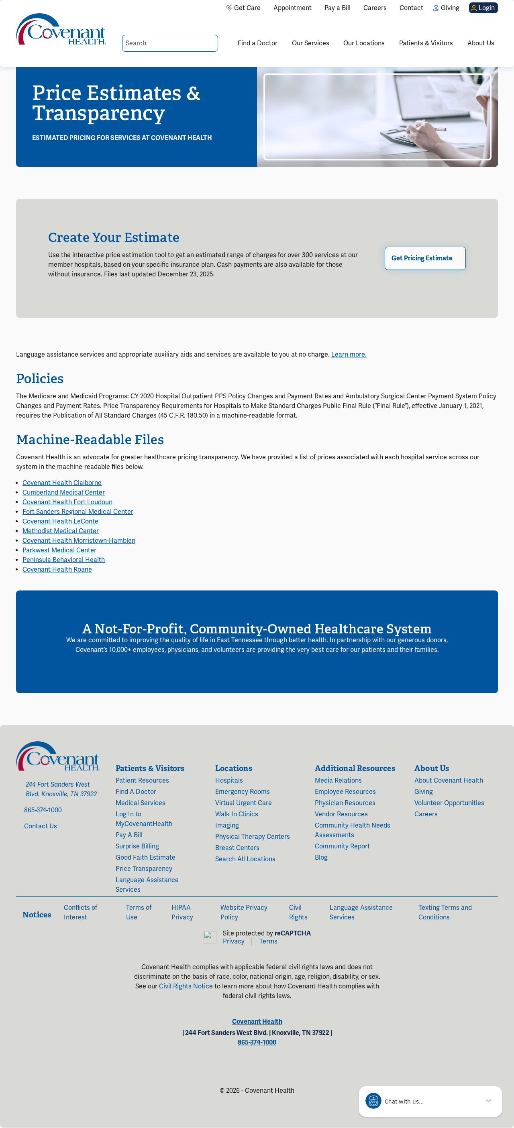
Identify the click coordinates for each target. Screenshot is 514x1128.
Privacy (234, 941)
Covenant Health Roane (57, 570)
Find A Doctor (136, 792)
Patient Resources (142, 781)
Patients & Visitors (426, 43)
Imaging (227, 826)
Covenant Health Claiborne (62, 483)
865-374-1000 (43, 810)
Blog (321, 858)
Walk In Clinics (236, 814)
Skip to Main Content (6, 6)
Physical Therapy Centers (252, 837)
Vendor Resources (341, 814)
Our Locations (364, 43)
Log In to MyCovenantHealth (144, 819)
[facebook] (18, 854)
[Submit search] (211, 43)
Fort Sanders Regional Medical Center (77, 512)
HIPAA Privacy (182, 912)
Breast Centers (237, 848)
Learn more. (349, 355)
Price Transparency (144, 869)
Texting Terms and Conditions (445, 912)
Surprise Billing (137, 846)
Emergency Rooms (242, 792)
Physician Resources (345, 803)
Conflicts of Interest (80, 912)
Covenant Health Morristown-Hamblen (78, 541)
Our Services (310, 43)
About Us (480, 43)
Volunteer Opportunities (449, 803)
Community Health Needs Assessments (352, 830)
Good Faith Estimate (145, 858)
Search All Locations (245, 859)
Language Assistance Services (147, 885)
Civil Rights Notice (186, 986)
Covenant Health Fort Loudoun (67, 502)
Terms (268, 941)
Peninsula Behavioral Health (63, 560)
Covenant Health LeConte (60, 521)
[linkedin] (47, 854)
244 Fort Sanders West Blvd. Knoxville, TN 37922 (61, 789)
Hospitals (229, 781)
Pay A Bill (129, 835)
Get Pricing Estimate (422, 258)
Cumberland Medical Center (63, 493)
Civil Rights (298, 912)
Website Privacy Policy (243, 912)
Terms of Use (138, 912)
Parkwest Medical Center (59, 550)
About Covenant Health (448, 781)
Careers (426, 814)
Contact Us (40, 826)
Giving (423, 792)
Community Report (342, 846)
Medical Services (140, 803)
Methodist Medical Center (60, 531)
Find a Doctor (257, 43)
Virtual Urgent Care (243, 803)
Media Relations (338, 781)
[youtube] (36, 854)
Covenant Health (257, 1022)
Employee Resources (345, 792)
